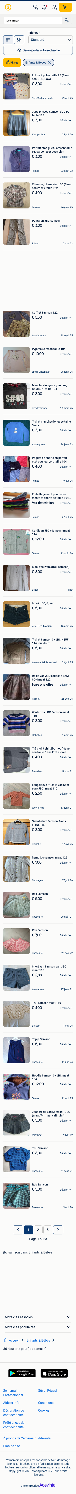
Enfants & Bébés (35, 62)
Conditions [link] (46, 1403)
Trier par (34, 32)
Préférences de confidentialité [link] (13, 1425)
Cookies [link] (43, 1410)
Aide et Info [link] (11, 1403)
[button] (45, 7)
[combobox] (33, 20)
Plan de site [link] (11, 1446)
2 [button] (38, 1230)
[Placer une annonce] (65, 7)
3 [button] (48, 1230)
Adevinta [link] (44, 1438)
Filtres (14, 62)
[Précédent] (18, 1229)
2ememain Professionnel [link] (13, 1393)
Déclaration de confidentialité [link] (13, 1413)
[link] (8, 7)
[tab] (8, 39)
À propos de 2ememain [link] (19, 1438)
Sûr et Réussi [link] (47, 1391)
